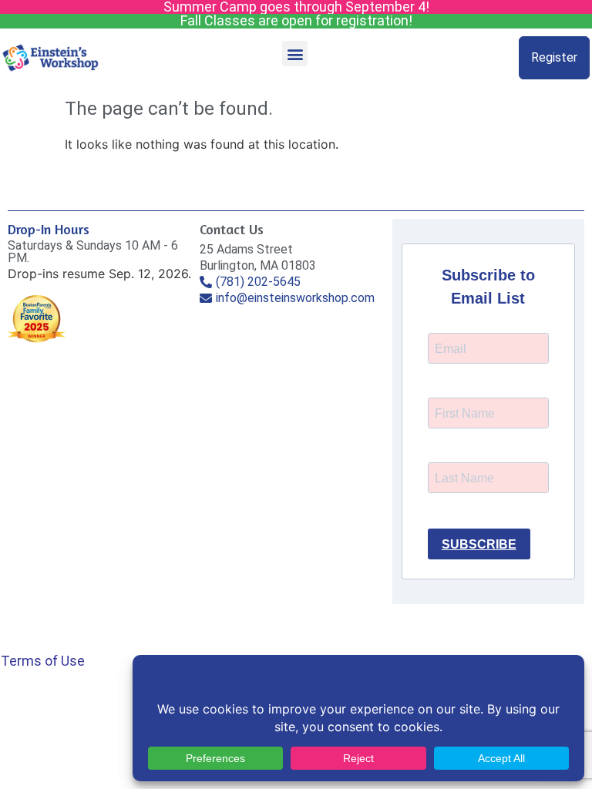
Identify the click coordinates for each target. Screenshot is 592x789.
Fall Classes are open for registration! (296, 20)
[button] (295, 53)
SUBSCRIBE (479, 544)
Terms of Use (43, 661)
